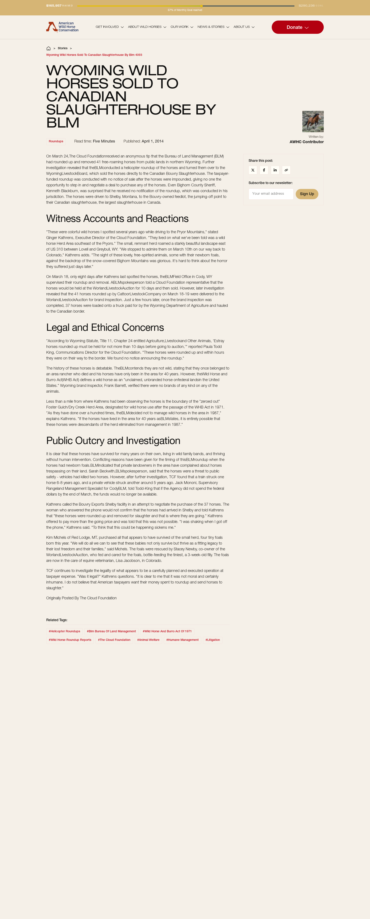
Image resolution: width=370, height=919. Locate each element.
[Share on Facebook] (264, 170)
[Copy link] (286, 170)
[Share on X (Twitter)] (253, 170)
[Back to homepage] (62, 27)
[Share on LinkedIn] (275, 170)
